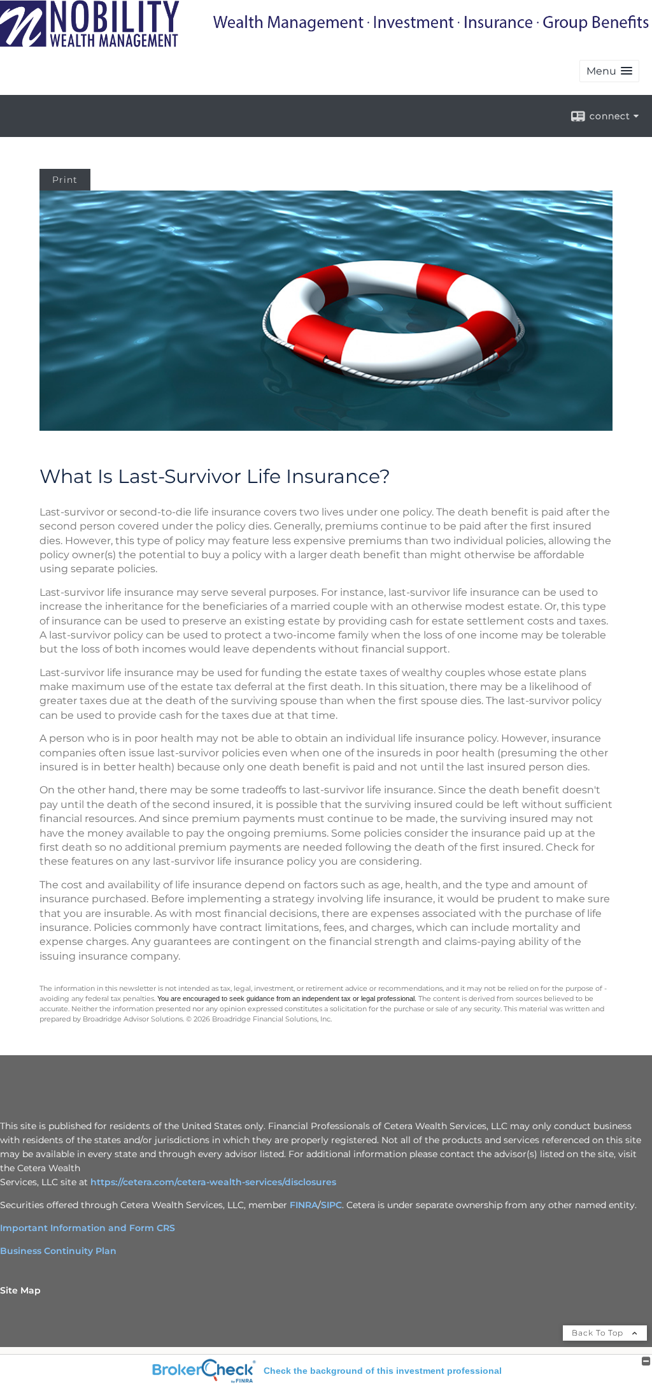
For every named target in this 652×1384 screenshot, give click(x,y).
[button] (609, 71)
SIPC (331, 1205)
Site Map (20, 1290)
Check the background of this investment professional (383, 1371)
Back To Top (599, 1332)
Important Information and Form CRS (87, 1228)
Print (65, 179)
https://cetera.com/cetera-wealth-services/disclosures (213, 1182)
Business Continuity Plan (58, 1251)
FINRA (304, 1205)
